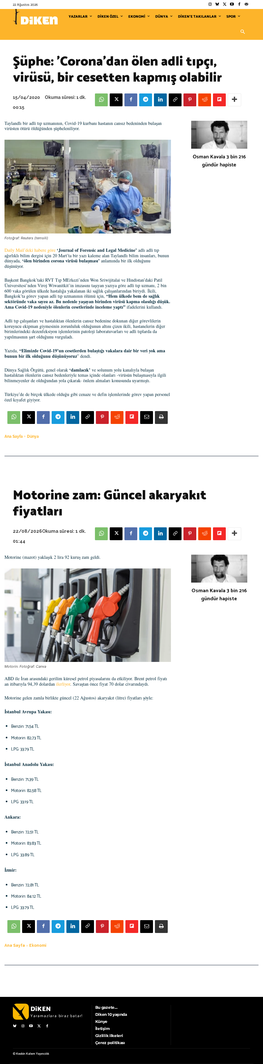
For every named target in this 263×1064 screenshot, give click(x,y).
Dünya (33, 436)
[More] (234, 99)
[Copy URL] (175, 99)
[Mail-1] (246, 4)
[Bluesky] (217, 4)
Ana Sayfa (13, 436)
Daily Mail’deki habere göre (29, 250)
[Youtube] (232, 4)
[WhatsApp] (101, 99)
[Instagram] (210, 4)
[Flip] (219, 99)
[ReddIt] (204, 99)
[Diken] (35, 16)
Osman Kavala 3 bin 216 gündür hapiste (219, 161)
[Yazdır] (161, 417)
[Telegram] (145, 99)
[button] (242, 32)
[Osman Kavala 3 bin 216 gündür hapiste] (219, 135)
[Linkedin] (160, 99)
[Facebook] (239, 4)
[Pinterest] (189, 99)
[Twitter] (224, 4)
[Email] (146, 417)
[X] (116, 99)
